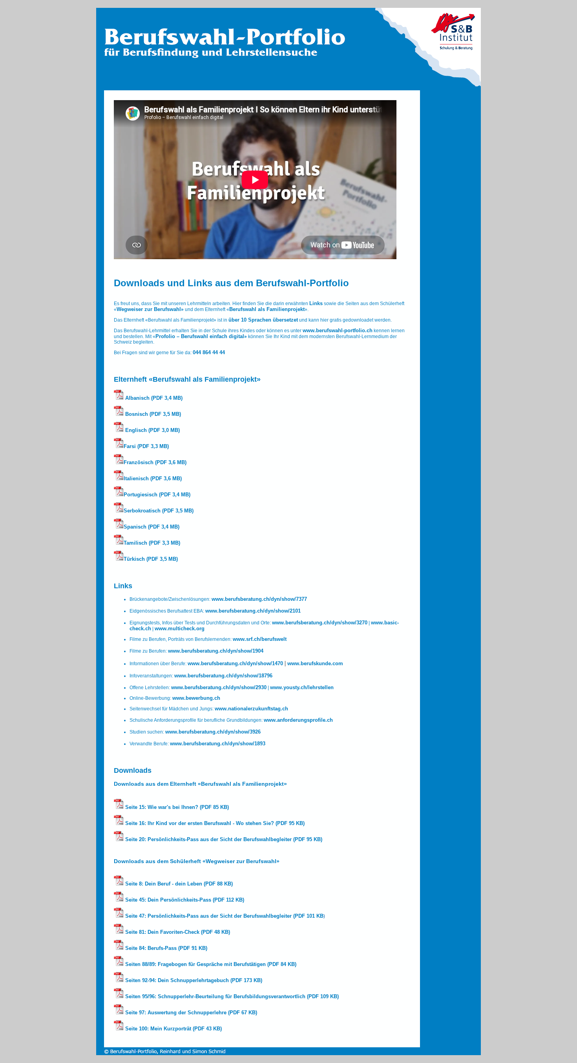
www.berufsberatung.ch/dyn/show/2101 (253, 611)
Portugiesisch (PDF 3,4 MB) (157, 495)
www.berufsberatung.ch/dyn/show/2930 (219, 687)
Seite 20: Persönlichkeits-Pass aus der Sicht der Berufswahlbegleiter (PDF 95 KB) (223, 839)
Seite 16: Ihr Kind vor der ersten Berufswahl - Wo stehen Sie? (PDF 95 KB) (214, 823)
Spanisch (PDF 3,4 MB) (151, 527)
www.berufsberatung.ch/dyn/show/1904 (215, 651)
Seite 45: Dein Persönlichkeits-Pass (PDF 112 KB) (184, 900)
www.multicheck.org (180, 628)
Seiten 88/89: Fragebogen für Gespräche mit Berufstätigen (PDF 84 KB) (210, 964)
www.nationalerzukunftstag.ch (251, 709)
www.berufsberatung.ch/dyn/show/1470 (235, 663)
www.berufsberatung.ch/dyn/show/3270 (319, 623)
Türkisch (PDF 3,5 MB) (151, 559)
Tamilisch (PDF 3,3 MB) (152, 543)
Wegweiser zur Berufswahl (149, 309)
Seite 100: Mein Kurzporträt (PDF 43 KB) (173, 1029)
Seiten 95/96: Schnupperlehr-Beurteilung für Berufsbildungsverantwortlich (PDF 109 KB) (231, 996)
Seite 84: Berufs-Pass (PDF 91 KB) (165, 948)
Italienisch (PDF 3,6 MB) (153, 478)
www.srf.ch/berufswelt (260, 639)
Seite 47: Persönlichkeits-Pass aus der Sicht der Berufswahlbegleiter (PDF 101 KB (223, 916)
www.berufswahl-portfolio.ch (337, 330)
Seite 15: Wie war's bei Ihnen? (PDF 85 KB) (176, 807)
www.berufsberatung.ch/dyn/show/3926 (213, 732)
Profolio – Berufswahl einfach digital (199, 336)
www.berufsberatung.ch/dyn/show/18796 (223, 676)
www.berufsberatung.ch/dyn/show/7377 (259, 599)
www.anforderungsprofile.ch (298, 720)
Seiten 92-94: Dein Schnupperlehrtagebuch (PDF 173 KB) (193, 980)
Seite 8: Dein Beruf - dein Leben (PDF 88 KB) (178, 884)
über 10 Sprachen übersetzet (263, 320)
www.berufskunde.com (315, 663)
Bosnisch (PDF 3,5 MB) (152, 414)
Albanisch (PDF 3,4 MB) (153, 398)
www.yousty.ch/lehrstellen (302, 687)
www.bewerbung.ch (196, 698)
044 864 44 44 (209, 352)
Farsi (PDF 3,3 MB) (146, 446)
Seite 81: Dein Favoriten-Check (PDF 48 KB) (177, 932)
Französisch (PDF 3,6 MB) (155, 462)
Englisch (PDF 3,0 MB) (152, 430)
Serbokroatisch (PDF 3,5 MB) (159, 511)
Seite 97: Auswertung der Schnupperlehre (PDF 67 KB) (190, 1012)
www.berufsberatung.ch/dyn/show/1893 (217, 743)
